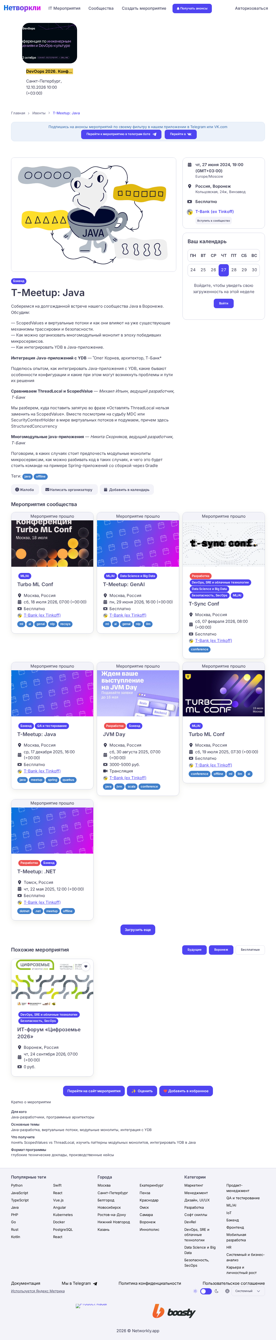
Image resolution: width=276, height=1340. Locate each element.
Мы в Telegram (77, 1283)
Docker (59, 1222)
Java (15, 1207)
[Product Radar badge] (108, 1312)
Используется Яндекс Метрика (38, 1291)
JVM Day (114, 734)
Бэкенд (18, 281)
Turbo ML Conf (35, 584)
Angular (59, 1207)
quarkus (68, 780)
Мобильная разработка (236, 1237)
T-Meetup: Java (36, 734)
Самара (146, 1214)
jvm (119, 786)
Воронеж (221, 949)
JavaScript (19, 1193)
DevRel (190, 1222)
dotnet (24, 911)
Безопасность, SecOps (209, 595)
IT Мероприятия (64, 8)
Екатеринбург (152, 1185)
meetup (36, 780)
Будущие (195, 949)
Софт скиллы (195, 1214)
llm (148, 624)
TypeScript (20, 1200)
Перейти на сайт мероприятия (93, 1091)
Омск (144, 1207)
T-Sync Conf (204, 604)
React (57, 1193)
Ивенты (39, 113)
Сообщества (101, 8)
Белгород (106, 1200)
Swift (57, 1185)
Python (17, 1185)
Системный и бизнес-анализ (245, 1257)
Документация (25, 1283)
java (27, 476)
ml (21, 624)
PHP (14, 1214)
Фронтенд (235, 1227)
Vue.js (58, 1200)
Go (13, 1222)
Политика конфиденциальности (150, 1283)
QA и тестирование (52, 726)
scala (131, 786)
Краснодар (149, 1200)
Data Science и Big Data (137, 576)
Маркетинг (193, 1185)
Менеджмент (196, 1193)
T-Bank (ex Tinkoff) (214, 211)
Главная (18, 113)
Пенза (145, 1193)
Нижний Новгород (114, 1222)
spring (52, 780)
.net (38, 911)
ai (30, 624)
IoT (229, 1213)
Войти (223, 303)
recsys (65, 624)
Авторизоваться (251, 8)
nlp (52, 624)
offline (41, 476)
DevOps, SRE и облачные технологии (220, 582)
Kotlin (15, 1237)
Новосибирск (109, 1207)
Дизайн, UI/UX (197, 1200)
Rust (14, 1229)
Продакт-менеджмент (237, 1188)
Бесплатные (250, 949)
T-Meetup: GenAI (124, 584)
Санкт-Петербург (113, 1193)
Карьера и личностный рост (241, 1270)
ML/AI (24, 576)
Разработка (200, 576)
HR (228, 1247)
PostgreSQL (63, 1229)
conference (199, 649)
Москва (104, 1185)
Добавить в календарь (129, 489)
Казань (103, 1229)
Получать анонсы (194, 8)
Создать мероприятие (144, 8)
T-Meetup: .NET (36, 871)
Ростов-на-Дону (112, 1214)
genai (41, 624)
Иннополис (149, 1229)
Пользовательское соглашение (234, 1283)
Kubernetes (63, 1214)
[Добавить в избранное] (85, 966)
